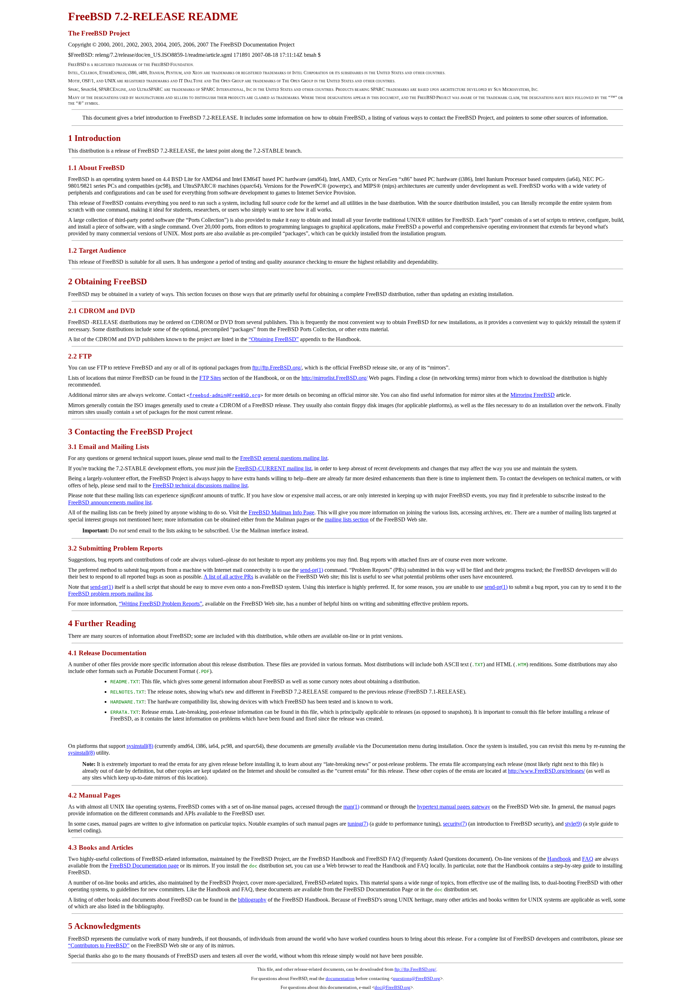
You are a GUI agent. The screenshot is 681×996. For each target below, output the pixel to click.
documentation (340, 978)
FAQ (587, 859)
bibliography (252, 900)
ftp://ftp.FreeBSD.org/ (276, 368)
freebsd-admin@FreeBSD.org (224, 395)
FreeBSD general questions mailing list (283, 458)
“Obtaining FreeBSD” (274, 339)
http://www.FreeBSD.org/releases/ (546, 771)
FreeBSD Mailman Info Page (281, 512)
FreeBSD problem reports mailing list (110, 594)
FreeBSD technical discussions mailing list (200, 485)
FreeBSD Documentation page (144, 866)
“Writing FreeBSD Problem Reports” (160, 604)
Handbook (559, 859)
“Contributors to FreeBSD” (98, 945)
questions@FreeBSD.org (416, 978)
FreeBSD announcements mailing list (109, 502)
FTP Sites (210, 378)
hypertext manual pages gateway (453, 807)
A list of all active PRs (228, 577)
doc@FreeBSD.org (392, 987)
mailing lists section (347, 519)
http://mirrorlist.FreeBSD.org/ (334, 378)
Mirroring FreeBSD (532, 395)
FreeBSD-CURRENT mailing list (273, 468)
